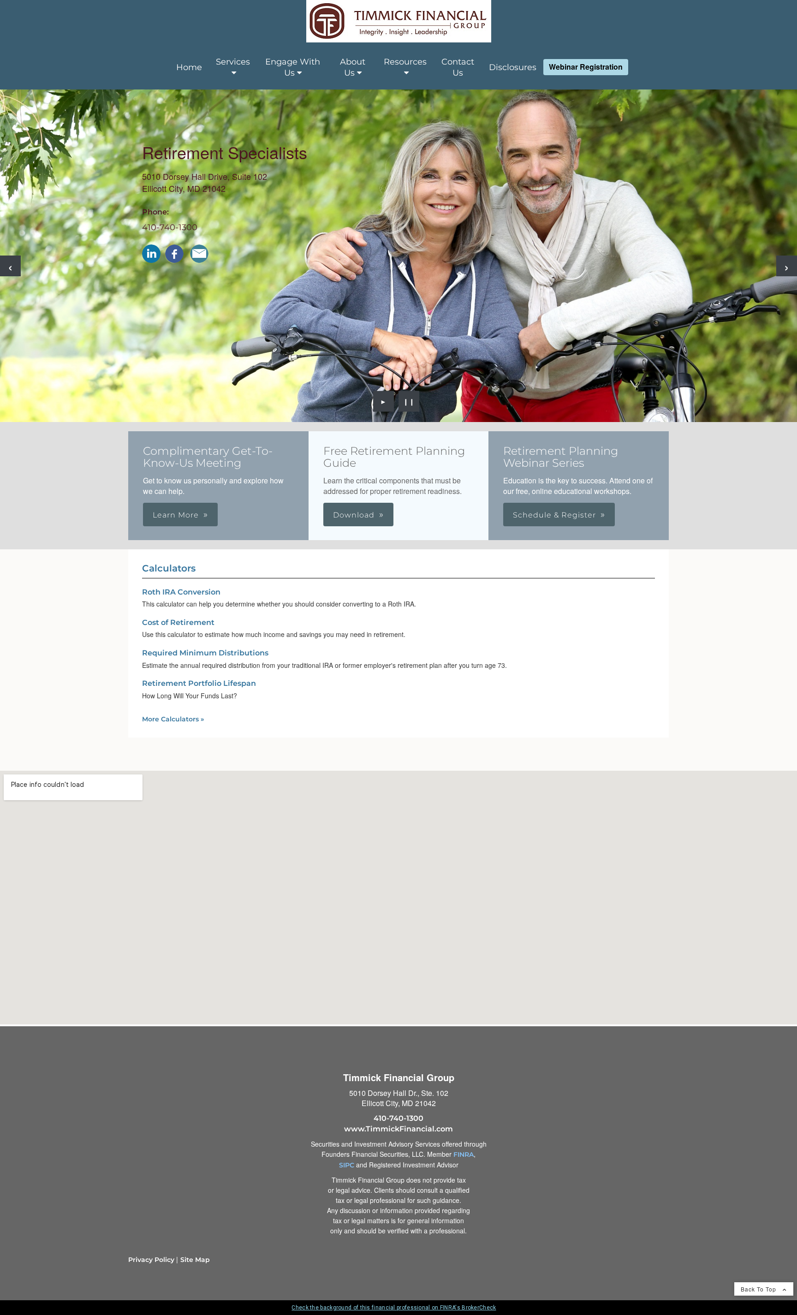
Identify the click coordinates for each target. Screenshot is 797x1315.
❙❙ (409, 401)
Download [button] (354, 515)
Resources (405, 62)
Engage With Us (292, 67)
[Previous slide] (10, 266)
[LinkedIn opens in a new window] (151, 253)
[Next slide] (786, 266)
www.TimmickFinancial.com (398, 1129)
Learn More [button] (176, 515)
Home (189, 67)
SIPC (346, 1165)
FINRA (463, 1154)
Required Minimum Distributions (205, 653)
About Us (352, 67)
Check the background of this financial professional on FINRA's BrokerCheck (393, 1307)
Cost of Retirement (178, 622)
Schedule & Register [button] (554, 515)
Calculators (169, 568)
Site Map (195, 1259)
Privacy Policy (151, 1259)
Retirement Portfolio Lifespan (199, 683)
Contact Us (457, 67)
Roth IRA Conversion (181, 592)
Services (233, 62)
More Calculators (173, 719)
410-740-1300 (169, 227)
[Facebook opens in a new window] (174, 253)
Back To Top (759, 1289)
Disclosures (512, 67)
